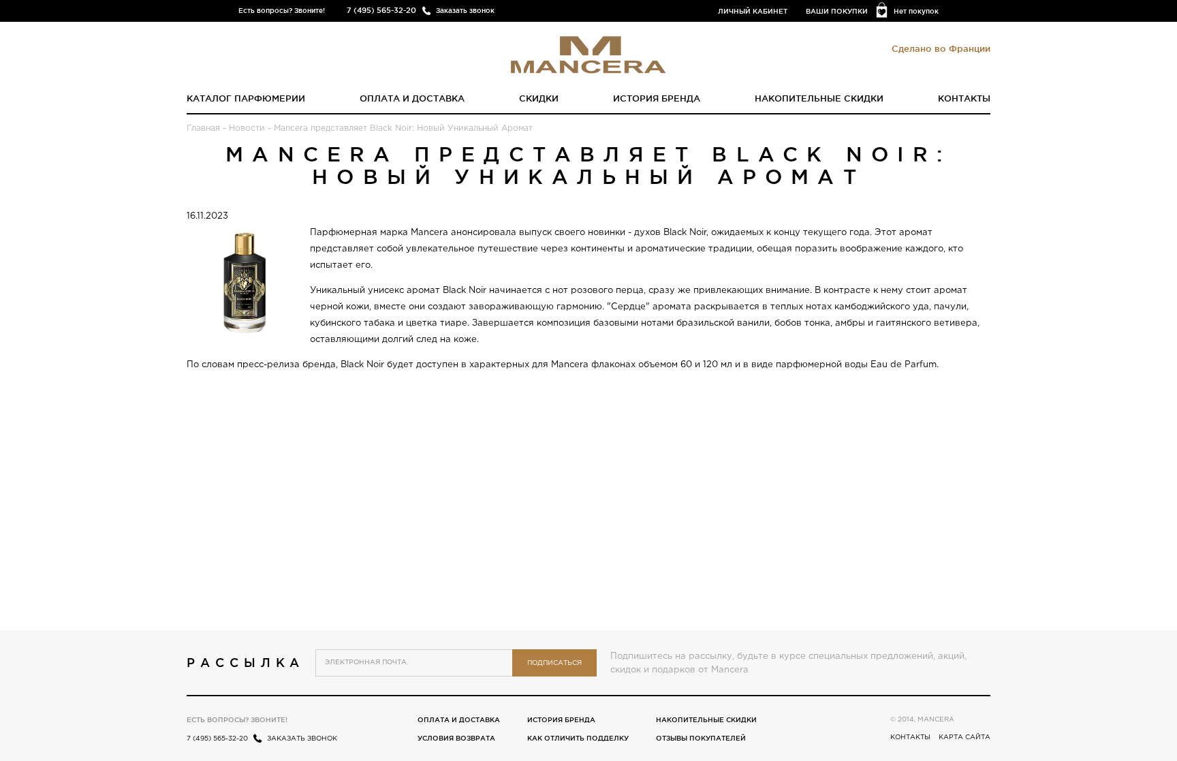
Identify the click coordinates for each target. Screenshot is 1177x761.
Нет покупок (916, 11)
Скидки (539, 98)
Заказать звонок (465, 10)
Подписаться (554, 663)
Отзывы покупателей (701, 738)
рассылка (245, 662)
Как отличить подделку (578, 738)
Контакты (964, 98)
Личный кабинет (752, 11)
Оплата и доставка (412, 98)
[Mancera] (588, 54)
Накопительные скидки (819, 98)
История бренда (656, 98)
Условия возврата (456, 738)
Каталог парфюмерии (246, 98)
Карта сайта (964, 737)
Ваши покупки (837, 11)
